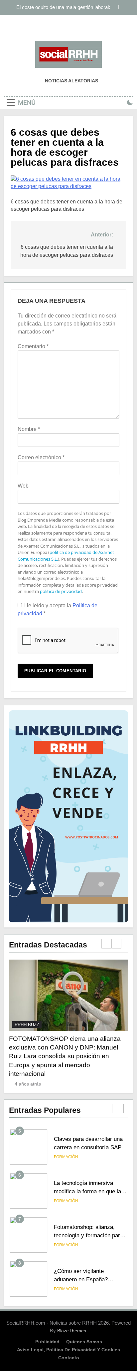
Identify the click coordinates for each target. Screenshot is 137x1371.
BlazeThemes (71, 1330)
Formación (66, 1157)
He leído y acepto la (57, 609)
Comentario (33, 346)
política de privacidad (61, 591)
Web (23, 486)
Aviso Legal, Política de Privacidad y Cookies (68, 1349)
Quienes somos (84, 1341)
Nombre (29, 429)
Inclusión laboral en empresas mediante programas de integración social (67, 7)
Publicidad (47, 1341)
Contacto (68, 1357)
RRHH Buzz (27, 1024)
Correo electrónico (41, 457)
